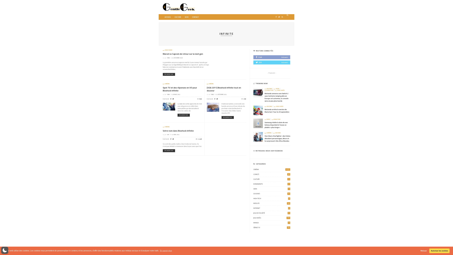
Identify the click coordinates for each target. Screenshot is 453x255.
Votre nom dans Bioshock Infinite (178, 130)
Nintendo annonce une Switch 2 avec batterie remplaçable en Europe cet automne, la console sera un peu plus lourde (276, 97)
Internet (271, 208)
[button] (4, 250)
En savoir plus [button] (166, 251)
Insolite (271, 203)
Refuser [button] (424, 251)
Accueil (168, 17)
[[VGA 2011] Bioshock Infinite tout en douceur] (213, 107)
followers (284, 57)
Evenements (271, 184)
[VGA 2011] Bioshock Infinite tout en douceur (224, 89)
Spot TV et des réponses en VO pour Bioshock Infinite (180, 89)
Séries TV (271, 227)
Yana (168, 58)
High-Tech (270, 90)
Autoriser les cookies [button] (439, 251)
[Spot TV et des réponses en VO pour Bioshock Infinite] (169, 106)
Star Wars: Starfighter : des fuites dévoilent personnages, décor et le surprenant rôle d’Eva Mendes (277, 138)
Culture (178, 17)
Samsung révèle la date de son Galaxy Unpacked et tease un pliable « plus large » (276, 125)
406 (168, 134)
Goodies (271, 194)
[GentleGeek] (179, 7)
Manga (271, 223)
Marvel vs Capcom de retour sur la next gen (183, 53)
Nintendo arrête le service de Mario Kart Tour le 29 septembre (277, 110)
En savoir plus (169, 74)
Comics (271, 174)
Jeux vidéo (168, 50)
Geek (187, 17)
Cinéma (167, 83)
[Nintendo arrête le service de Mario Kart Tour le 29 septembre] (258, 110)
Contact (195, 17)
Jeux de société (271, 213)
